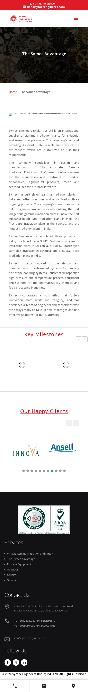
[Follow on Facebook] (8, 662)
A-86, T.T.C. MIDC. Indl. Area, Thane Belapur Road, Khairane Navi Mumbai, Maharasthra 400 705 (43, 608)
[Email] (44, 686)
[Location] (73, 686)
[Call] (14, 686)
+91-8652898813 (45, 620)
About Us (13, 569)
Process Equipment (19, 564)
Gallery (11, 575)
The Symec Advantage (21, 559)
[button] (76, 423)
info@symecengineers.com (30, 638)
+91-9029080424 (24, 625)
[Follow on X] (16, 662)
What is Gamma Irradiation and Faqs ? (30, 553)
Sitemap (12, 580)
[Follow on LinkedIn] (24, 662)
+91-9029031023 (45, 625)
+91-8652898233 (24, 620)
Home (13, 92)
